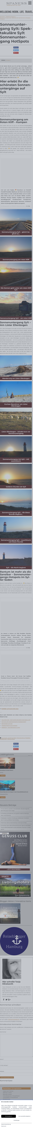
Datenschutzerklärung (6, 1124)
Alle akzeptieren (8, 1116)
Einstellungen (16, 1120)
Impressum (3, 1126)
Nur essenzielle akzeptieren (24, 1116)
